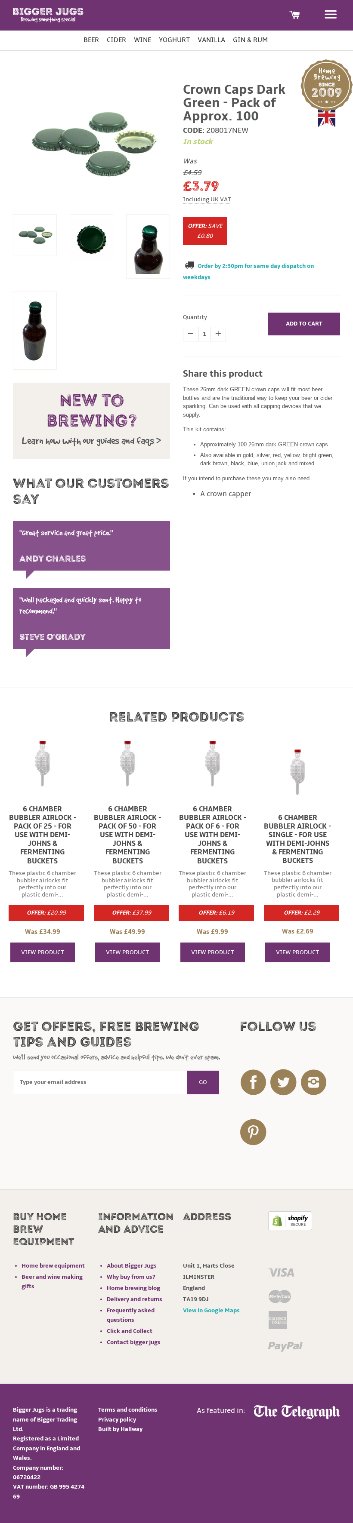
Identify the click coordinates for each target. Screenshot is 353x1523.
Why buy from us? (131, 1276)
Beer (91, 40)
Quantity (195, 317)
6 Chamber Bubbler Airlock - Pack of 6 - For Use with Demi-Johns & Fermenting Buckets (212, 835)
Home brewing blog (133, 1288)
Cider (116, 40)
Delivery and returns (134, 1299)
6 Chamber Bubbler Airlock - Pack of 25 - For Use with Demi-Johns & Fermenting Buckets (42, 835)
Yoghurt (174, 40)
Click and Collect (129, 1331)
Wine (142, 40)
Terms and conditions (128, 1409)
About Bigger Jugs (132, 1265)
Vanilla (211, 40)
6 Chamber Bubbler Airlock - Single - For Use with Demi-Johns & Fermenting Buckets (297, 840)
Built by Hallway (120, 1429)
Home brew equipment (53, 1265)
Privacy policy (117, 1419)
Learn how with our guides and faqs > (91, 441)
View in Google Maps (211, 1310)
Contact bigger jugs (134, 1342)
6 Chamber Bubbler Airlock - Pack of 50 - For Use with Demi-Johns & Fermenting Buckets (127, 835)
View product (42, 952)
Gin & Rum (250, 40)
